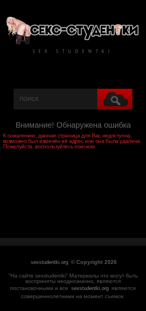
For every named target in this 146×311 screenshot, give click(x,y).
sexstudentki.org (49, 262)
